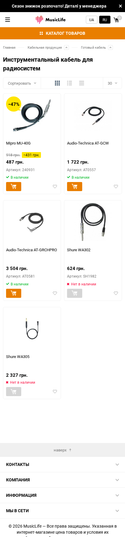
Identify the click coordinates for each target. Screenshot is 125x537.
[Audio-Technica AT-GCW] (93, 115)
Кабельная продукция (45, 47)
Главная (9, 47)
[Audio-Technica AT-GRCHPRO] (32, 222)
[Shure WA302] (93, 222)
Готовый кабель (93, 47)
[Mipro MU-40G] (32, 115)
